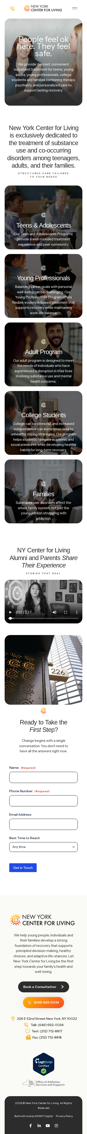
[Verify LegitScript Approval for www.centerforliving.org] (44, 1074)
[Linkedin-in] (39, 1125)
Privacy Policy (64, 1116)
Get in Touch (23, 868)
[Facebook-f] (30, 1125)
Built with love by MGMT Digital (33, 1116)
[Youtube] (48, 1125)
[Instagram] (56, 1125)
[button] (75, 8)
